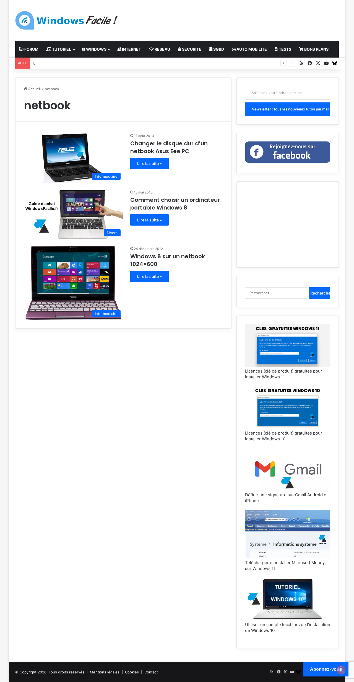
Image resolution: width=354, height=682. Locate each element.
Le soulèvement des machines (59, 63)
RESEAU (162, 49)
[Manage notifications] (341, 669)
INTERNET (131, 49)
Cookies (132, 672)
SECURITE (191, 49)
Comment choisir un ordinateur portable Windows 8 (175, 203)
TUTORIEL (61, 49)
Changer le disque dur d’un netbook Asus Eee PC (169, 147)
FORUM (31, 49)
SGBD (218, 49)
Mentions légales (104, 672)
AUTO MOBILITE (251, 49)
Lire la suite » (149, 163)
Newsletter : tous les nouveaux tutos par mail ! (291, 109)
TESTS (284, 49)
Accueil (34, 89)
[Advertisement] (232, 18)
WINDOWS (95, 49)
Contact (151, 672)
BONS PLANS (316, 49)
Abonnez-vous (326, 669)
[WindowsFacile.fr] (66, 20)
